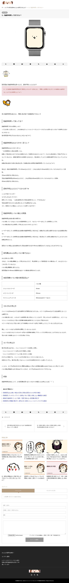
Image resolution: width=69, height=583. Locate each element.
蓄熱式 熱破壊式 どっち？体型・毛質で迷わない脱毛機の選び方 (21, 398)
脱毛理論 (5, 12)
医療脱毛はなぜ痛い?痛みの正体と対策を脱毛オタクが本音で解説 (21, 392)
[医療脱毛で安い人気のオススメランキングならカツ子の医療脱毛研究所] (7, 2)
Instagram (31, 574)
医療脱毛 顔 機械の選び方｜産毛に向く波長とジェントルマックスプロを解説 (25, 401)
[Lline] (30, 64)
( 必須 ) (6, 505)
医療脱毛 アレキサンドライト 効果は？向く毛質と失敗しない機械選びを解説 (25, 395)
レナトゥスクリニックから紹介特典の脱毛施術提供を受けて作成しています (10, 562)
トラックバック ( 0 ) (50, 490)
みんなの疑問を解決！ (8, 552)
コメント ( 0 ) (18, 490)
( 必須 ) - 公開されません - (11, 510)
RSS (37, 574)
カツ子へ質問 (5, 556)
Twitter (34, 574)
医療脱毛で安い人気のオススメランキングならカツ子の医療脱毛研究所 (30, 580)
